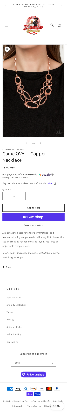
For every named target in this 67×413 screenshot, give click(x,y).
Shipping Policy (15, 327)
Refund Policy (14, 334)
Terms (10, 312)
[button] (6, 25)
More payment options (34, 225)
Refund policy (58, 401)
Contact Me (12, 341)
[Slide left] (26, 143)
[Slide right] (40, 143)
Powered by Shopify (41, 401)
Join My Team (14, 297)
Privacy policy (18, 406)
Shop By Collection (17, 304)
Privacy (10, 319)
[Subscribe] (52, 363)
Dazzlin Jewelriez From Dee (21, 401)
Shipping (5, 178)
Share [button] (9, 267)
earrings (18, 257)
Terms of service (34, 406)
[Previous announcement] (6, 5)
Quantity (6, 189)
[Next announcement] (61, 5)
